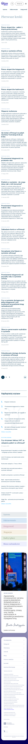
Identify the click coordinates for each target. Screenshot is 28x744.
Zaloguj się (19, 3)
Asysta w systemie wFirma (11, 51)
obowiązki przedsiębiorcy (9, 703)
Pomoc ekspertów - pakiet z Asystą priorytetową (12, 28)
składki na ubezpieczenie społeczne (11, 699)
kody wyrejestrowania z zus (18, 694)
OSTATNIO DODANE (6, 437)
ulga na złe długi (7, 682)
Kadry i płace (9, 538)
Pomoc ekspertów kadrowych (12, 89)
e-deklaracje (19, 677)
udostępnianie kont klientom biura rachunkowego (14, 685)
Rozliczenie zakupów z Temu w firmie (11, 464)
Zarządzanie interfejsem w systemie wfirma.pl (11, 252)
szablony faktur (7, 677)
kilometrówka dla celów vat (17, 689)
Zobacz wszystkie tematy (9, 709)
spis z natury (6, 706)
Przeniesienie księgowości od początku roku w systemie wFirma (12, 277)
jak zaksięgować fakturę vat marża (11, 688)
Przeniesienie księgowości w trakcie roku (12, 207)
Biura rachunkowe (12, 544)
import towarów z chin (8, 708)
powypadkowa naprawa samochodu (11, 675)
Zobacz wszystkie (6, 432)
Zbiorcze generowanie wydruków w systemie (14, 330)
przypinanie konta (18, 686)
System (5, 9)
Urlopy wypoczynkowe (8, 694)
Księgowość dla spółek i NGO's (10, 714)
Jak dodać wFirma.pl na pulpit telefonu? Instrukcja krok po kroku (12, 135)
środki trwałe (18, 692)
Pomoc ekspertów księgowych (12, 69)
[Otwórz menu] (26, 4)
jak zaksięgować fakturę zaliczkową (11, 683)
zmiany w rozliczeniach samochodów (11, 680)
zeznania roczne (13, 677)
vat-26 (19, 688)
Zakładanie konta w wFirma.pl (12, 229)
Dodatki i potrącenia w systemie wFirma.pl (12, 475)
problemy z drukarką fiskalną (9, 695)
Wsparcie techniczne (9, 111)
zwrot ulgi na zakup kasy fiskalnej (10, 702)
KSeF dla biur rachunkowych (9, 715)
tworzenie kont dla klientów (9, 686)
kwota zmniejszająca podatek (10, 697)
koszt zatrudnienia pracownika (10, 678)
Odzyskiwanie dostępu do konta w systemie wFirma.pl (13, 354)
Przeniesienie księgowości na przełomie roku (12, 159)
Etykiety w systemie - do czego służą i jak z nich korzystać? (13, 183)
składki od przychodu (19, 706)
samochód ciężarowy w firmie (10, 691)
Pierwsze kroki (5, 25)
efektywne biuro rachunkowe (10, 692)
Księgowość (9, 526)
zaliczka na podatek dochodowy (10, 700)
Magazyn (8, 532)
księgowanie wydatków (8, 674)
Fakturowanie (14, 9)
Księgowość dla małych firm (9, 712)
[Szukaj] (12, 3)
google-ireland (12, 706)
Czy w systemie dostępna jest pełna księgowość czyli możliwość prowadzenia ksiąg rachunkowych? (12, 303)
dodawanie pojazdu (8, 689)
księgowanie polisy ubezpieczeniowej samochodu (14, 705)
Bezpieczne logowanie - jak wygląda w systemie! (15, 414)
